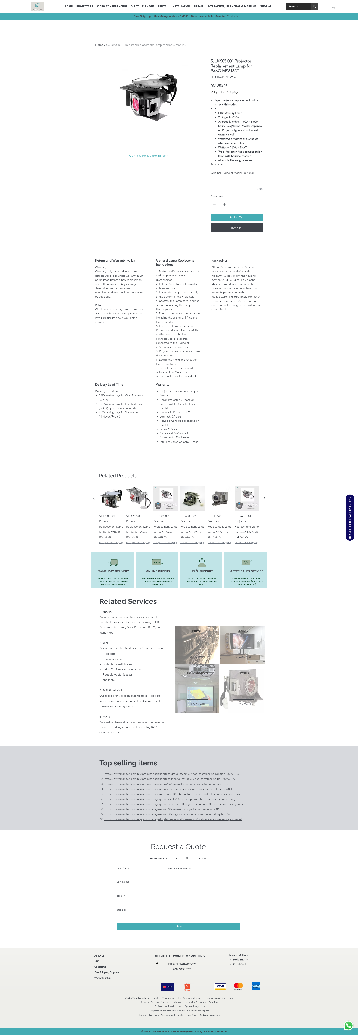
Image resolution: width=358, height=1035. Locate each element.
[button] (333, 6)
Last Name (123, 881)
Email (120, 895)
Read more (217, 164)
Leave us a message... (179, 867)
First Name (123, 867)
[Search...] (314, 6)
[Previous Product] (94, 498)
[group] (179, 515)
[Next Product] (264, 498)
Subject (121, 909)
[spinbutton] (219, 204)
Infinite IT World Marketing (180, 956)
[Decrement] (213, 204)
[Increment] (224, 204)
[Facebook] (157, 964)
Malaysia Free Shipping (224, 92)
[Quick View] (111, 498)
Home (99, 45)
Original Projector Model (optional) (233, 172)
